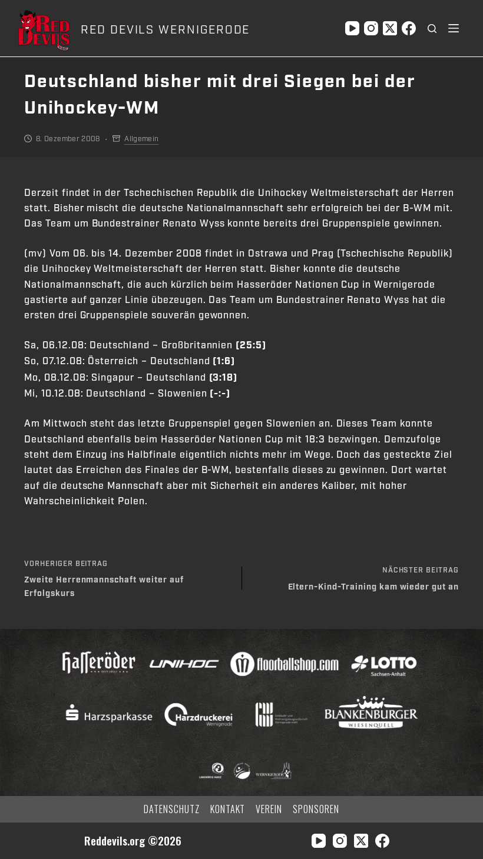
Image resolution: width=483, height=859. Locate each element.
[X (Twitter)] (390, 28)
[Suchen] (432, 28)
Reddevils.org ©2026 (132, 840)
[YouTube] (352, 28)
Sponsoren (316, 809)
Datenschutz (172, 809)
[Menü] (453, 28)
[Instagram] (371, 28)
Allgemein (141, 139)
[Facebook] (409, 28)
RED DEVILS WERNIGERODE (165, 30)
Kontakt (228, 809)
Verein (269, 809)
